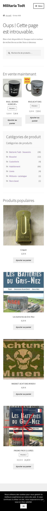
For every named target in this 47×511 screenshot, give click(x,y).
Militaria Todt (14, 5)
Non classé (14, 181)
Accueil (8, 15)
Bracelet (13, 157)
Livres (11, 171)
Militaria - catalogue (18, 176)
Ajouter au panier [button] (12, 121)
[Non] (44, 501)
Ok (24, 506)
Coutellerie (14, 161)
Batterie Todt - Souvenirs (20, 152)
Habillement (14, 166)
